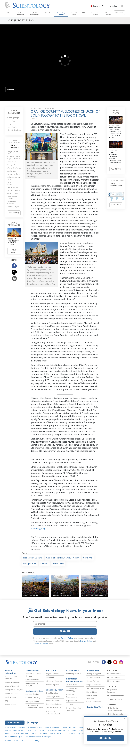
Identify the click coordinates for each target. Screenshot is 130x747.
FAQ (83, 13)
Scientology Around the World (74, 680)
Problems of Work (32, 679)
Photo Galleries (115, 677)
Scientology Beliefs (12, 682)
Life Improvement (32, 701)
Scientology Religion (52, 727)
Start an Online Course (36, 730)
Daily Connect (72, 670)
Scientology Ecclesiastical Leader (53, 712)
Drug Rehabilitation (93, 684)
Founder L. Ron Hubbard (11, 677)
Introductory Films (52, 684)
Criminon (34, 733)
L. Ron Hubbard (20, 14)
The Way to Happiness (20, 733)
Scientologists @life (73, 673)
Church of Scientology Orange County (62, 557)
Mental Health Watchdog (91, 697)
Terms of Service (40, 643)
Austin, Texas (11, 171)
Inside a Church (11, 697)
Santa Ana (87, 557)
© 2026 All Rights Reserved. (26, 741)
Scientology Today (61, 14)
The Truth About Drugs (95, 688)
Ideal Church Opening (32, 557)
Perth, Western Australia (12, 197)
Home (9, 13)
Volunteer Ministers (94, 702)
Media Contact (114, 681)
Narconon (43, 733)
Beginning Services (34, 691)
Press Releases (115, 674)
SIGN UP (65, 631)
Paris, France (11, 162)
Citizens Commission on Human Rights (38, 736)
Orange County (29, 563)
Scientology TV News (54, 704)
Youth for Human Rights (13, 736)
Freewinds (70, 704)
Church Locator (72, 684)
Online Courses (108, 14)
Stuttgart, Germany (13, 190)
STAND (7, 733)
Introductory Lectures (54, 681)
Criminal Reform (92, 681)
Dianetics (22, 727)
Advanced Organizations (71, 695)
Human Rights (91, 692)
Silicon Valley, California (12, 202)
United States (58, 563)
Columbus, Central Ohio (13, 178)
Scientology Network (35, 727)
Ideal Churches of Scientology (73, 689)
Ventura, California (13, 174)
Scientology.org (38, 528)
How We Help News (14, 130)
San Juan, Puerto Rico (12, 152)
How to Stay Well (94, 707)
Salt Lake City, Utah (13, 207)
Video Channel (10, 704)
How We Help (74, 14)
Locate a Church (115, 699)
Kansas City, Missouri (11, 183)
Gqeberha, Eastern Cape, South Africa (13, 157)
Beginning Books (52, 673)
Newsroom (119, 13)
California (44, 563)
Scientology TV (98, 6)
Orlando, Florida (12, 193)
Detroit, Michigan (13, 187)
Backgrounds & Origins (14, 690)
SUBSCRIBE (105, 738)
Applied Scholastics (56, 733)
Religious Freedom (13, 124)
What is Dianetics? (12, 686)
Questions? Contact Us (112, 690)
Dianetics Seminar (32, 694)
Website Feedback (116, 696)
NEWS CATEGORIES (14, 111)
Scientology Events (13, 121)
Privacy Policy (67, 638)
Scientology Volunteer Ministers (58, 730)
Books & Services (95, 14)
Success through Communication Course (34, 706)
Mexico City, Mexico (14, 168)
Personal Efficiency (33, 698)
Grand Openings (13, 117)
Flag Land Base (71, 700)
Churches (48, 13)
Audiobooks (50, 677)
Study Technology (93, 677)
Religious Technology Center (15, 730)
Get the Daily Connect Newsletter (114, 709)
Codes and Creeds (12, 693)
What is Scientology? (34, 14)
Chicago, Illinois (12, 165)
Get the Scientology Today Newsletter (115, 715)
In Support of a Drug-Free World (77, 733)
